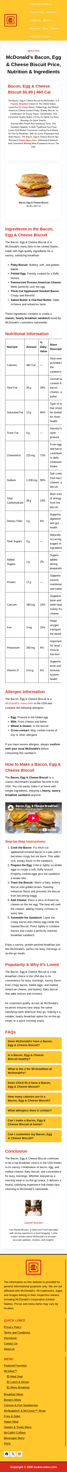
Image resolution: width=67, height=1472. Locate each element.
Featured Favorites (15, 1365)
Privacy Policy (36, 12)
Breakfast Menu (13, 1394)
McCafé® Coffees (15, 1432)
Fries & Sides (12, 1416)
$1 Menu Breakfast (18, 1387)
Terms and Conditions (40, 4)
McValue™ (10, 1371)
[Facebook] (6, 1454)
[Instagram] (19, 1454)
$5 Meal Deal (15, 1376)
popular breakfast (19, 104)
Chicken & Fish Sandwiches (21, 1405)
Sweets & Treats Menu (17, 1427)
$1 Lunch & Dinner (18, 1382)
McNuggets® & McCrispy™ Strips (25, 1410)
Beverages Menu (14, 1438)
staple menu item (28, 140)
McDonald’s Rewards (40, 36)
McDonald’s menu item (19, 703)
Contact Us (35, 20)
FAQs (7, 1443)
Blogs (45, 28)
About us (47, 20)
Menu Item (34, 28)
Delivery (55, 28)
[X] (13, 1454)
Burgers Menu (12, 1399)
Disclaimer (51, 12)
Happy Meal (11, 1421)
